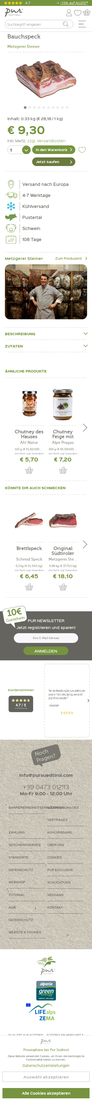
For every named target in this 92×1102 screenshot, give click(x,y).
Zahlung (17, 832)
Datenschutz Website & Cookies (25, 926)
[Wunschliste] (79, 11)
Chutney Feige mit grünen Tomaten (63, 434)
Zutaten (14, 346)
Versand (55, 895)
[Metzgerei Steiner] (46, 291)
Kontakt (55, 907)
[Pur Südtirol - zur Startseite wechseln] (14, 12)
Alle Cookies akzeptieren (46, 1093)
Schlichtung (59, 882)
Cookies (54, 857)
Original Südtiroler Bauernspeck (62, 551)
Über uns (55, 845)
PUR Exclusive (60, 870)
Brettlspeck (29, 548)
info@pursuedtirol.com (46, 775)
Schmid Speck (29, 559)
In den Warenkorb (51, 149)
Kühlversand (59, 832)
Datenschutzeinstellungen (46, 1065)
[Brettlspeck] (29, 520)
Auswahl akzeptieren (46, 1077)
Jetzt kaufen (47, 161)
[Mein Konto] (69, 11)
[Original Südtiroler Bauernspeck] (63, 520)
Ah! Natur (29, 442)
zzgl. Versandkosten (46, 140)
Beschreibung (20, 333)
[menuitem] (84, 25)
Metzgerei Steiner (23, 46)
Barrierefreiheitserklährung (27, 807)
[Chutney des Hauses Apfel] (29, 403)
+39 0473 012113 (46, 787)
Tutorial (17, 895)
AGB (12, 907)
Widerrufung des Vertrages (63, 813)
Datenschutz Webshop (21, 876)
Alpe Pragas (63, 442)
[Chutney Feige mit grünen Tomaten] (63, 403)
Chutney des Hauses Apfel (29, 434)
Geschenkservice (25, 845)
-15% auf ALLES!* (74, 2)
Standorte (18, 857)
